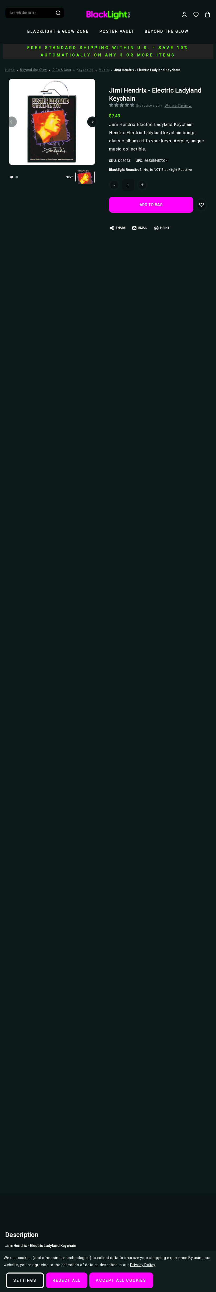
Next (92, 121)
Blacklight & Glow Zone (58, 31)
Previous (11, 121)
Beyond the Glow (167, 31)
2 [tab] (17, 177)
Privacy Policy (142, 1265)
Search (58, 13)
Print (165, 228)
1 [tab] (11, 177)
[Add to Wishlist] (201, 204)
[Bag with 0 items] (207, 14)
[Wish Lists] (196, 14)
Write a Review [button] (178, 106)
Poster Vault (117, 31)
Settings (24, 1280)
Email (143, 228)
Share (121, 228)
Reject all (67, 1280)
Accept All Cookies (121, 1280)
